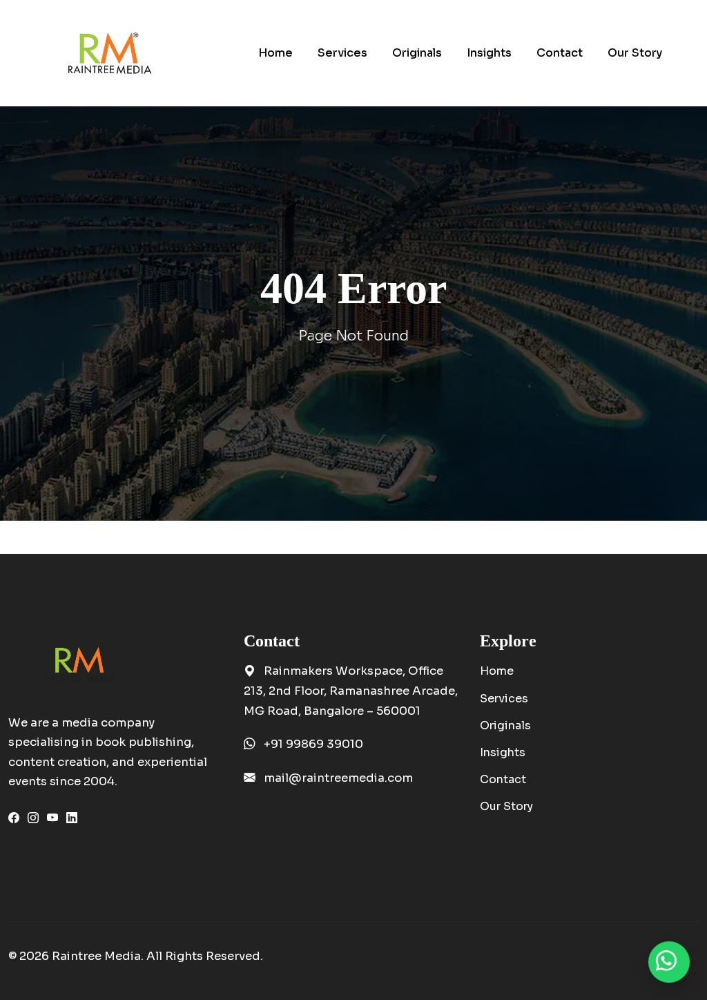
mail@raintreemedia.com (338, 778)
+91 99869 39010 (313, 744)
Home (497, 671)
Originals (505, 725)
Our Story (506, 806)
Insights (502, 752)
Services (504, 698)
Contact (503, 779)
